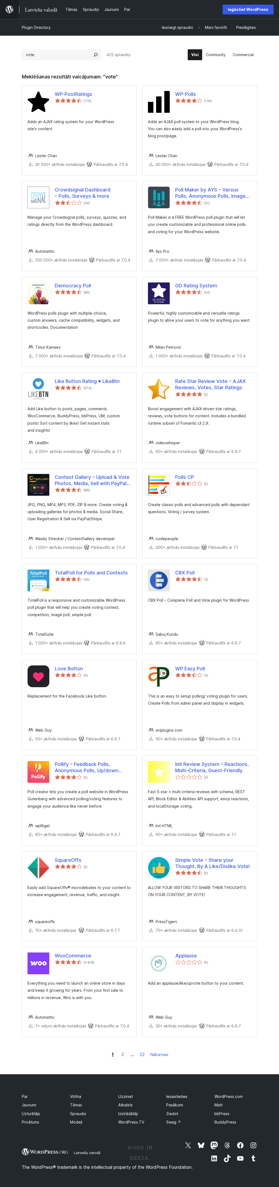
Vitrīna (75, 1096)
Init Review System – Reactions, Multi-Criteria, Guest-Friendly (212, 767)
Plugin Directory (36, 27)
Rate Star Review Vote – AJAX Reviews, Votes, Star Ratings (210, 384)
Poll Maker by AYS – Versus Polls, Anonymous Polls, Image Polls (210, 193)
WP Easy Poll (190, 668)
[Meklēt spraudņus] (95, 54)
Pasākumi (174, 1105)
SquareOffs (68, 860)
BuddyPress (225, 1122)
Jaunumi (29, 1105)
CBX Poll (185, 573)
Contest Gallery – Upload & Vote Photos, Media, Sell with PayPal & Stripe (93, 480)
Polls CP (184, 477)
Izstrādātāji (128, 1113)
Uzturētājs (31, 1113)
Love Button (69, 668)
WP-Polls (185, 94)
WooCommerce (73, 955)
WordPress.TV (131, 1122)
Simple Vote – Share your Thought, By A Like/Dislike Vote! (212, 863)
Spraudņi (78, 1113)
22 (142, 1054)
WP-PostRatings (73, 94)
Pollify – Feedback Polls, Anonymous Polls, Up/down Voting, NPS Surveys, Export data (87, 767)
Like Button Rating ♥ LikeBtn (87, 381)
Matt (218, 1105)
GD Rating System (196, 285)
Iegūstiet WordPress (248, 9)
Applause (186, 955)
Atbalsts (125, 1105)
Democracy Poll (73, 285)
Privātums (30, 1122)
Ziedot (172, 1113)
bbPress (221, 1113)
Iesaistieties (176, 1096)
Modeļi (76, 1122)
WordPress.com (228, 1096)
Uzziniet (125, 1096)
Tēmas (76, 1105)
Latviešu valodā (87, 1153)
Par (25, 1096)
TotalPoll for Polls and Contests (91, 573)
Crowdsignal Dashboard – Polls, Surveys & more (82, 193)
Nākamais (159, 1054)
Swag (173, 1122)
